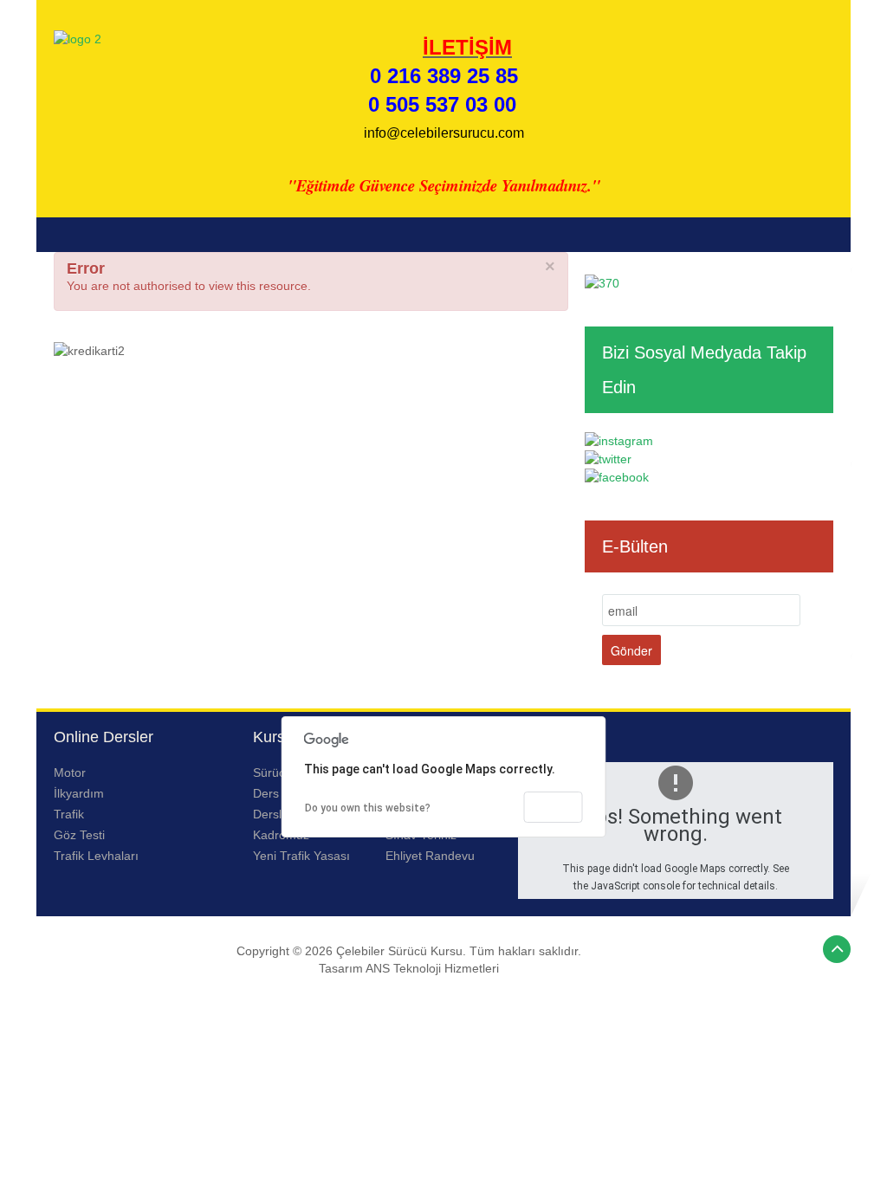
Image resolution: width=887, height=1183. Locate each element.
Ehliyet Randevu (430, 856)
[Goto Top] (837, 949)
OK (553, 807)
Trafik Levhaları (96, 856)
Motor (70, 772)
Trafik (69, 814)
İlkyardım (79, 793)
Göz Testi (79, 835)
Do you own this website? (368, 808)
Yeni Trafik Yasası (301, 856)
